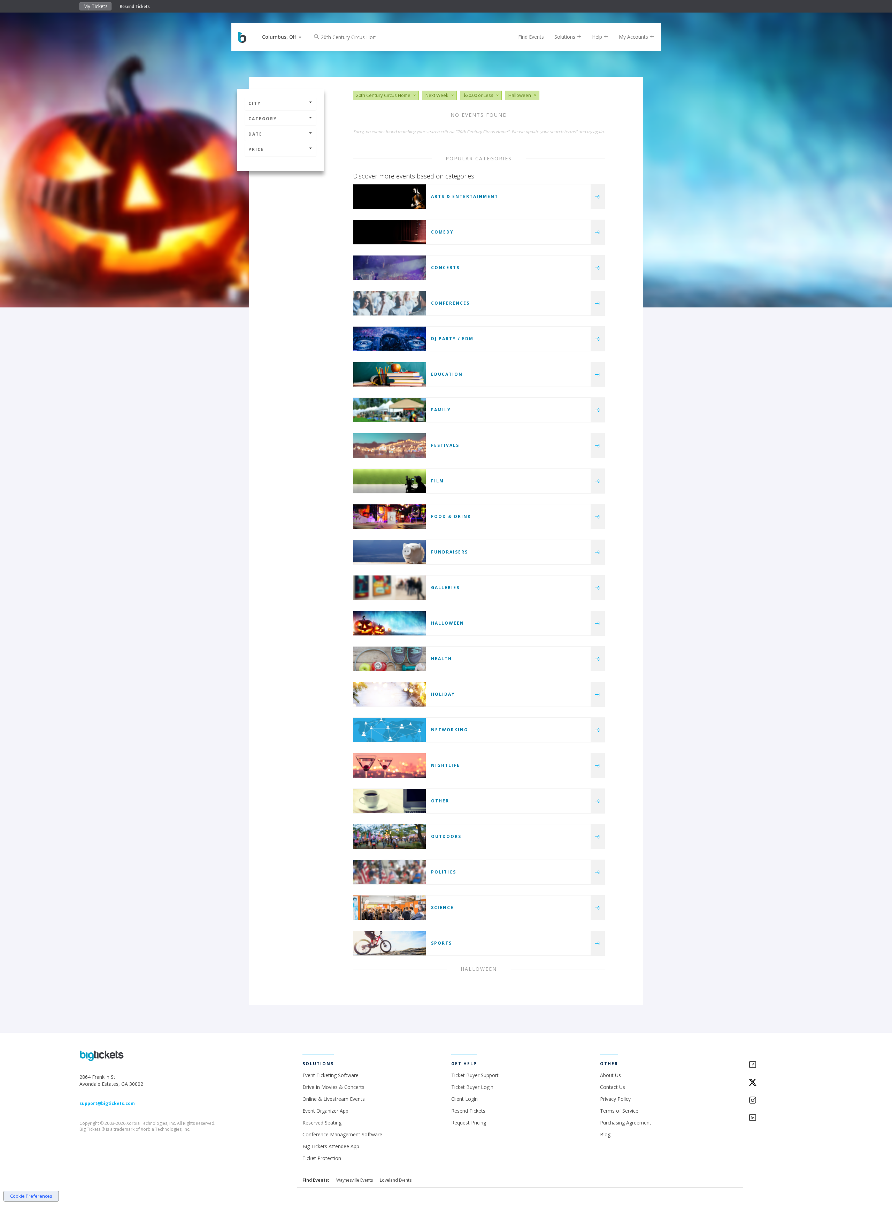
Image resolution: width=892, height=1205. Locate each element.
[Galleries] (389, 587)
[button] (281, 36)
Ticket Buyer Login (472, 1087)
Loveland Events (396, 1180)
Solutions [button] (565, 36)
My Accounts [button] (634, 36)
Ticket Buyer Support (475, 1075)
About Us (610, 1075)
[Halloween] (389, 623)
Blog (605, 1134)
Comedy (442, 232)
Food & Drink (451, 516)
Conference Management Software (342, 1134)
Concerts (445, 267)
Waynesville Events (354, 1180)
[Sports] (389, 943)
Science (442, 907)
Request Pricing (468, 1122)
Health (441, 659)
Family (441, 410)
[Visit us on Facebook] (780, 1065)
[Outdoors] (389, 836)
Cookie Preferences (31, 1196)
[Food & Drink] (389, 516)
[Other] (389, 801)
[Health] (389, 659)
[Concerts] (389, 268)
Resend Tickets (135, 6)
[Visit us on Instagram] (780, 1100)
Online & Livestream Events (333, 1099)
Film (437, 481)
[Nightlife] (389, 765)
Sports (441, 943)
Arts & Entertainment (464, 196)
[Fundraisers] (389, 552)
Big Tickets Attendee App (330, 1146)
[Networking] (389, 730)
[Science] (389, 907)
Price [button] (256, 149)
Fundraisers (449, 552)
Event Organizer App (325, 1110)
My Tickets (95, 6)
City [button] (254, 103)
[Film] (389, 481)
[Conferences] (389, 303)
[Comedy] (389, 232)
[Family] (389, 410)
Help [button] (597, 36)
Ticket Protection (321, 1158)
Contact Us (612, 1087)
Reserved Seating (321, 1122)
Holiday (443, 694)
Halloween (447, 623)
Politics (443, 872)
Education (447, 374)
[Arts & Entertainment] (389, 196)
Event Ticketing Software (330, 1075)
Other (440, 801)
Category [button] (262, 119)
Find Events (531, 36)
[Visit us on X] (780, 1083)
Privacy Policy (615, 1099)
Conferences (450, 303)
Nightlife (445, 765)
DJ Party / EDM (452, 339)
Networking (449, 730)
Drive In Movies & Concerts (333, 1087)
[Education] (389, 374)
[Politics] (389, 872)
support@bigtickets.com (107, 1103)
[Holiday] (389, 694)
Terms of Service (619, 1110)
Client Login (464, 1099)
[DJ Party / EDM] (389, 339)
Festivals (445, 445)
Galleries (445, 587)
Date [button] (255, 134)
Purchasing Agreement (625, 1122)
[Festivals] (389, 445)
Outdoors (446, 836)
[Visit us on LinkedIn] (780, 1118)
